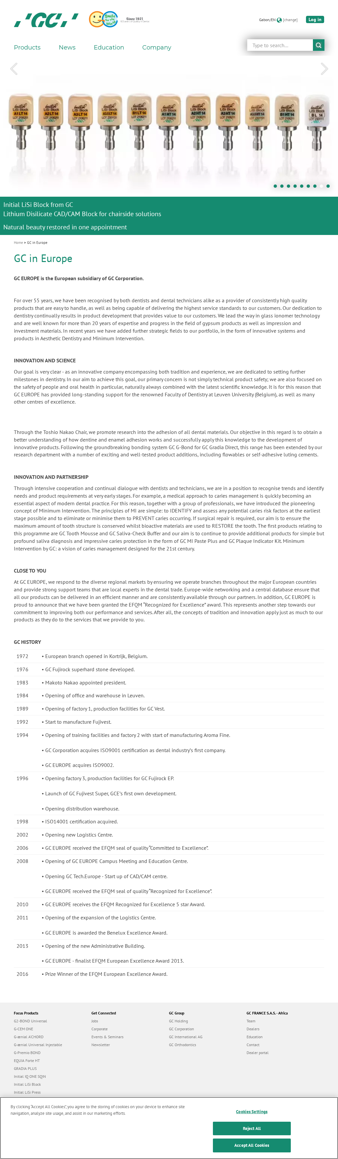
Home (18, 242)
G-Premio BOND (27, 1052)
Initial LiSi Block (27, 1084)
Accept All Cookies (251, 1145)
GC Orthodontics (182, 1044)
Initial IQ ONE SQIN (30, 1076)
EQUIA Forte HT (27, 1060)
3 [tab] (290, 187)
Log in (315, 19)
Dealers (253, 1028)
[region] (169, 1128)
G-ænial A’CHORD (29, 1036)
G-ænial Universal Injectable (38, 1044)
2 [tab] (283, 187)
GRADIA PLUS (25, 1068)
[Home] (46, 20)
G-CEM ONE (23, 1028)
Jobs (94, 1020)
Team (251, 1020)
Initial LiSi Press (27, 1092)
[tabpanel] (169, 145)
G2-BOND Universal (30, 1020)
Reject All (252, 1128)
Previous (13, 69)
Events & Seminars (107, 1036)
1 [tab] (277, 187)
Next (324, 69)
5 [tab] (303, 187)
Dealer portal (258, 1052)
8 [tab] (323, 187)
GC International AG (185, 1036)
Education (255, 1036)
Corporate (99, 1028)
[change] (290, 19)
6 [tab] (310, 187)
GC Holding (178, 1020)
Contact (253, 1044)
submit (318, 45)
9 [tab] (329, 187)
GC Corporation (181, 1028)
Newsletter (100, 1044)
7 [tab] (316, 187)
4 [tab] (296, 187)
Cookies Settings (251, 1111)
